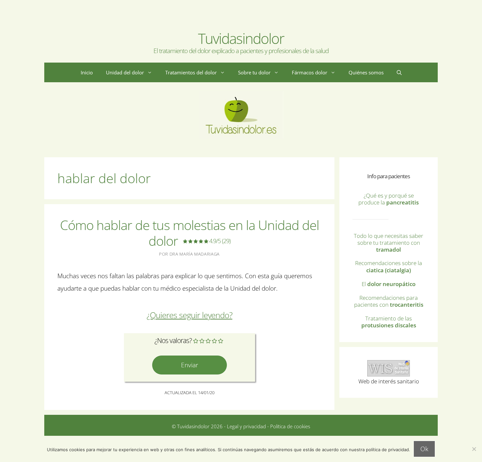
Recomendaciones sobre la (388, 266)
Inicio (87, 72)
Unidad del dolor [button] (125, 72)
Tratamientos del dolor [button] (191, 72)
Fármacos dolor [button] (309, 72)
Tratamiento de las (388, 322)
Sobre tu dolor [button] (254, 72)
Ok (424, 449)
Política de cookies (290, 426)
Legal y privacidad (246, 426)
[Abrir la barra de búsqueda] (399, 72)
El (388, 284)
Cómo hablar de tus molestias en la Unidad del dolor (189, 233)
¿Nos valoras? (173, 340)
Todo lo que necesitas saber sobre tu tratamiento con (388, 242)
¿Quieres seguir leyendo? (189, 315)
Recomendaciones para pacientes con (388, 301)
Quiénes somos (366, 72)
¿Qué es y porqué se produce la (388, 199)
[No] (474, 449)
